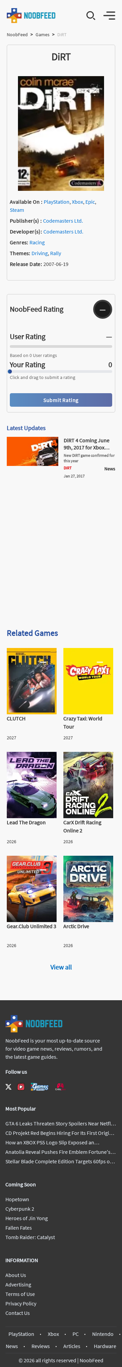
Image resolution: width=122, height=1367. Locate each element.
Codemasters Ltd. (63, 220)
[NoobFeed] (31, 15)
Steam (17, 209)
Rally (55, 253)
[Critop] (60, 1086)
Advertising (18, 1284)
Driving (40, 253)
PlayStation (56, 201)
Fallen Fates (18, 1227)
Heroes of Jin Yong (26, 1218)
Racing (37, 242)
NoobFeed (17, 34)
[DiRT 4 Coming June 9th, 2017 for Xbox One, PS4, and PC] (32, 464)
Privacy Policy (20, 1303)
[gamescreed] (39, 1086)
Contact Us (17, 1312)
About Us (15, 1275)
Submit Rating (61, 400)
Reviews (41, 1346)
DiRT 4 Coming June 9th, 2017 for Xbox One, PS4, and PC (86, 447)
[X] (8, 1087)
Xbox (77, 201)
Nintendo (103, 1333)
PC (76, 1333)
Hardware (105, 1346)
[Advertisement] (61, 556)
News (12, 1346)
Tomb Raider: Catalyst (30, 1237)
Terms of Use (20, 1294)
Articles (71, 1346)
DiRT (68, 467)
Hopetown (17, 1199)
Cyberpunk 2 (19, 1208)
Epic (90, 201)
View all (61, 967)
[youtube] (21, 1087)
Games (42, 34)
